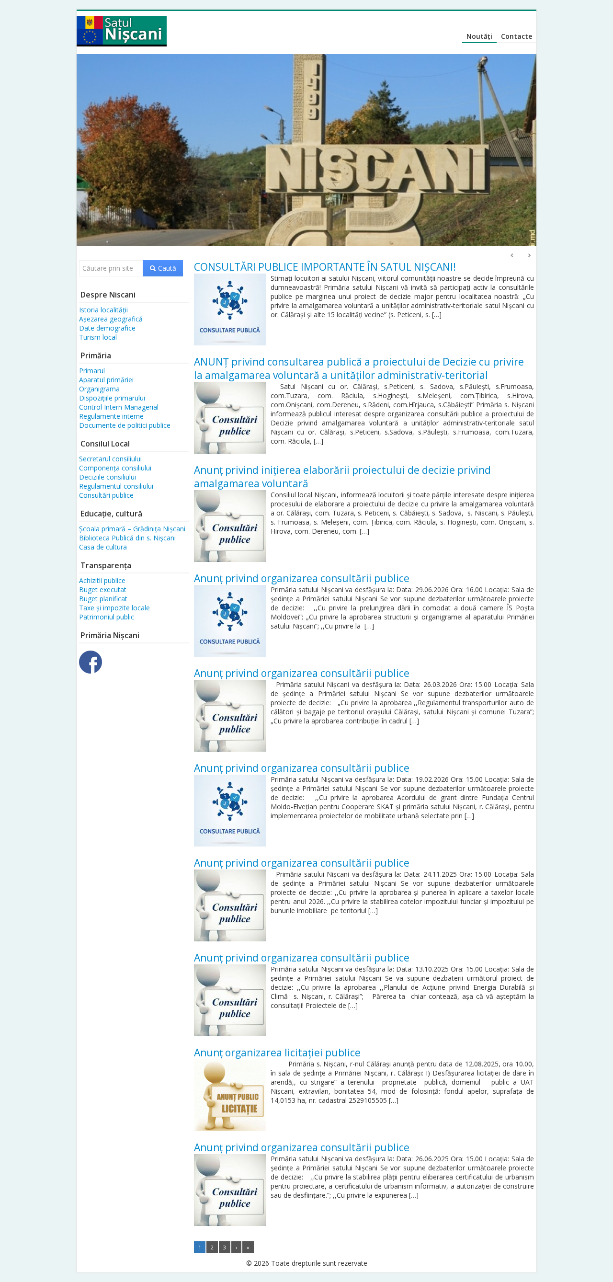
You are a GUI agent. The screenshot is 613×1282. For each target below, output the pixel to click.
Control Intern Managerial (119, 407)
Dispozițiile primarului (112, 397)
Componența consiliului (115, 467)
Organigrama (99, 388)
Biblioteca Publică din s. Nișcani (127, 537)
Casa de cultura (103, 546)
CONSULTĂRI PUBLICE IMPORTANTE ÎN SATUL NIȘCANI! (325, 267)
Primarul (92, 370)
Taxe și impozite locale (114, 607)
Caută (166, 268)
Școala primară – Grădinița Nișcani (132, 528)
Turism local (98, 337)
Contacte (516, 36)
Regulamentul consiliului (116, 486)
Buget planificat (103, 598)
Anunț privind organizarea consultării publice (301, 578)
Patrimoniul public (106, 616)
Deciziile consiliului (107, 476)
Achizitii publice (102, 580)
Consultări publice (106, 495)
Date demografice (107, 327)
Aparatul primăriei (106, 379)
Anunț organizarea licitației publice (277, 1052)
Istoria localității (103, 309)
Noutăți (479, 36)
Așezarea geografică (111, 318)
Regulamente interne (111, 416)
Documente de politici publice (124, 425)
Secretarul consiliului (110, 458)
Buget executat (102, 589)
